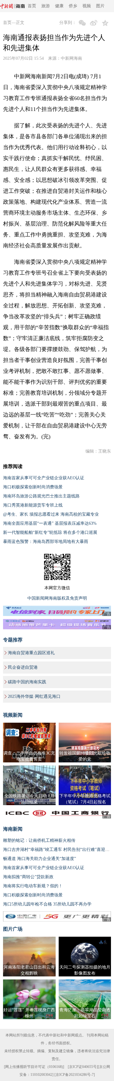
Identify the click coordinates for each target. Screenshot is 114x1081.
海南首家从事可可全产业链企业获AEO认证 (43, 478)
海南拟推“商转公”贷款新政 (28, 877)
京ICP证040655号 (83, 1067)
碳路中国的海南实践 (27, 682)
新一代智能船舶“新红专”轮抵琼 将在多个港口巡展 (50, 532)
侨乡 (73, 6)
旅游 (45, 6)
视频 (86, 6)
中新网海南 (71, 58)
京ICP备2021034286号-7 (75, 1075)
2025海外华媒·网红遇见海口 (34, 696)
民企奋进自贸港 (23, 667)
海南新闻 (12, 829)
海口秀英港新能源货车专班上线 (33, 505)
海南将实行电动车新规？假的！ (33, 886)
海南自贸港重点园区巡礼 (31, 653)
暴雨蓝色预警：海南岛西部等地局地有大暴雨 (45, 541)
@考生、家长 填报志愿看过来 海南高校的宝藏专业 (51, 514)
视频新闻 (12, 715)
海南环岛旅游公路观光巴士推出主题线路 (41, 496)
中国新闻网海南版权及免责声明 (57, 598)
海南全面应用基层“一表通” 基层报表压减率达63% (50, 523)
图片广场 (12, 929)
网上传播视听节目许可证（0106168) (34, 1067)
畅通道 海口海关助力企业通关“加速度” (39, 858)
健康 (59, 6)
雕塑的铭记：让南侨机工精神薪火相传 (39, 840)
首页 (32, 6)
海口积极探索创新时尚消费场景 (33, 487)
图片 (100, 6)
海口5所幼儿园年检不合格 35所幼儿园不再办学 (47, 904)
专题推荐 (12, 639)
